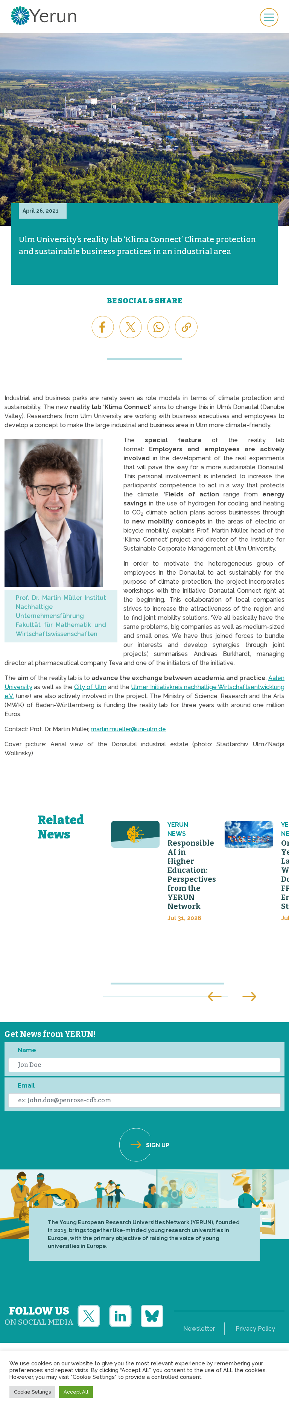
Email (26, 1085)
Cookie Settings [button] (32, 1392)
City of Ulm (90, 687)
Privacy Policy (255, 1328)
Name (27, 1050)
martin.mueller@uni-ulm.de (128, 729)
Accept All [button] (76, 1392)
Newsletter (199, 1328)
